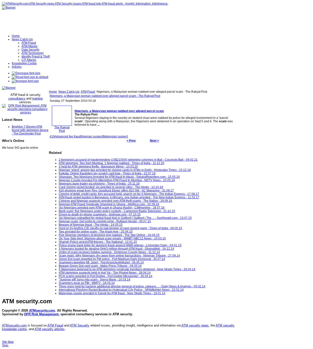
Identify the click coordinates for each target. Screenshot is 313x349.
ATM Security (79, 325)
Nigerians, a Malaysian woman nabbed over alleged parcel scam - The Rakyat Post (105, 96)
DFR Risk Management (41, 314)
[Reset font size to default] (30, 77)
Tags (5, 345)
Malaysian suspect (115, 136)
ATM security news (195, 325)
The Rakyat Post (61, 129)
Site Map (8, 342)
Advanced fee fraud (68, 136)
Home (53, 91)
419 (52, 136)
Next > (154, 140)
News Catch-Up (68, 91)
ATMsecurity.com (42, 310)
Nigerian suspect (92, 136)
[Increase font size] (25, 81)
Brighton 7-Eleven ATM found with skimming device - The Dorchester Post (30, 130)
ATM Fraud (88, 91)
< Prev (131, 140)
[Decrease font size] (26, 73)
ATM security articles (49, 329)
